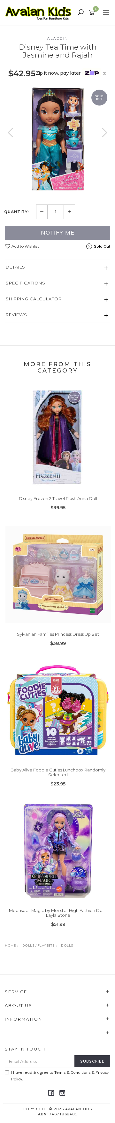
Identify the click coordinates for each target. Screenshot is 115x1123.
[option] (57, 138)
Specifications (25, 282)
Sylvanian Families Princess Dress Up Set (58, 634)
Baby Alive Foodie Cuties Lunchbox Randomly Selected (58, 772)
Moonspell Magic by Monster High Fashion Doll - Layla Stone (58, 913)
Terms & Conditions (72, 1072)
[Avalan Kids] (40, 12)
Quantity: (16, 212)
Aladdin (57, 38)
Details (15, 267)
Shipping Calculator (34, 298)
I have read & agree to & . (60, 1075)
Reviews (16, 314)
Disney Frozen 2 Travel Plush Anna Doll (58, 498)
